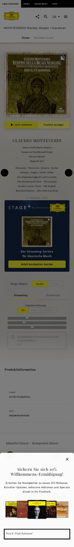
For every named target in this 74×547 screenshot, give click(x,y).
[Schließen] (67, 459)
